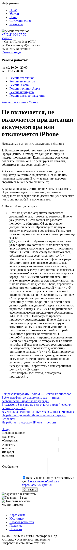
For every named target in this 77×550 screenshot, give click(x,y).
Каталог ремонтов (21, 522)
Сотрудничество (20, 20)
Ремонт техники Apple (24, 88)
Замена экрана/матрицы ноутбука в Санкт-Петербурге (38, 411)
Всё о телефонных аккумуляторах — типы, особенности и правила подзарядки (31, 399)
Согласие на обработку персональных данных (40, 483)
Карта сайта (17, 515)
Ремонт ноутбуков (21, 92)
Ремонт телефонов (21, 77)
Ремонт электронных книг (27, 95)
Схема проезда (11, 52)
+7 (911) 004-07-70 (14, 34)
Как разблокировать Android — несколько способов (36, 394)
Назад (5, 429)
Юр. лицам (16, 518)
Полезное (15, 525)
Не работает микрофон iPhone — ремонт (29, 422)
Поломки (15, 529)
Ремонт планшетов (22, 81)
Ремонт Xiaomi (19, 85)
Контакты (16, 24)
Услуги (14, 13)
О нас (13, 10)
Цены (13, 17)
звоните (7, 38)
